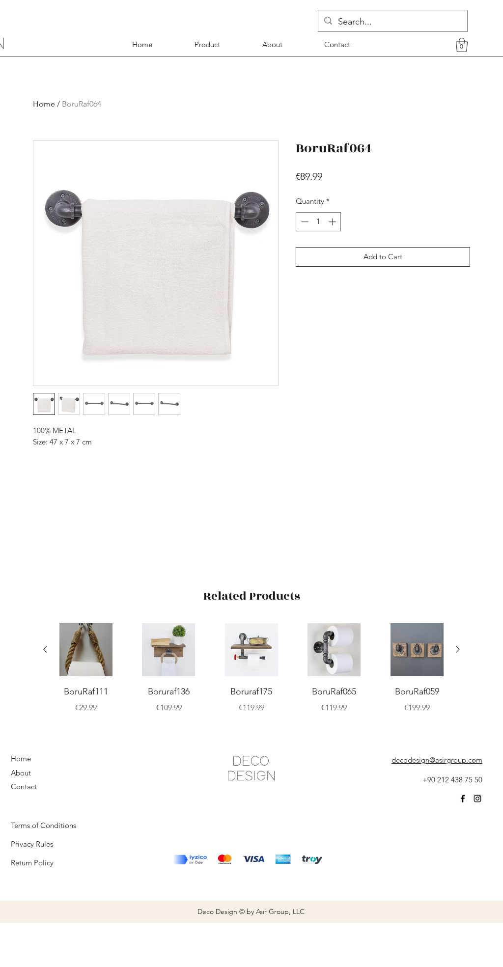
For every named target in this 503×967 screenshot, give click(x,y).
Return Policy (32, 862)
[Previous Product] (45, 649)
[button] (462, 45)
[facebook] (463, 798)
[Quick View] (85, 649)
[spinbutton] (318, 222)
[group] (251, 676)
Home (44, 104)
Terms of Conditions (43, 825)
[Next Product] (458, 649)
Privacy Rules (32, 844)
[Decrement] (303, 222)
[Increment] (333, 222)
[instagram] (477, 798)
